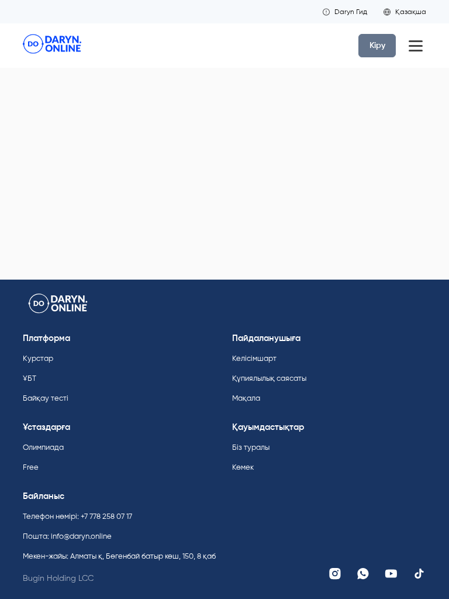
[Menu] (415, 45)
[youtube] (391, 574)
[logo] (52, 45)
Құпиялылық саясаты (269, 378)
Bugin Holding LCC (58, 578)
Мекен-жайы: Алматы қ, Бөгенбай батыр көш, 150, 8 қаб (119, 556)
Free (31, 467)
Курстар (38, 358)
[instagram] (335, 574)
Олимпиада (43, 447)
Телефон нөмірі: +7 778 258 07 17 (77, 516)
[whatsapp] (363, 574)
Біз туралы (251, 447)
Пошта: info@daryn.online (67, 536)
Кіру (377, 45)
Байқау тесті (45, 398)
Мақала (246, 398)
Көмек (243, 467)
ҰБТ (29, 378)
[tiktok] (419, 574)
